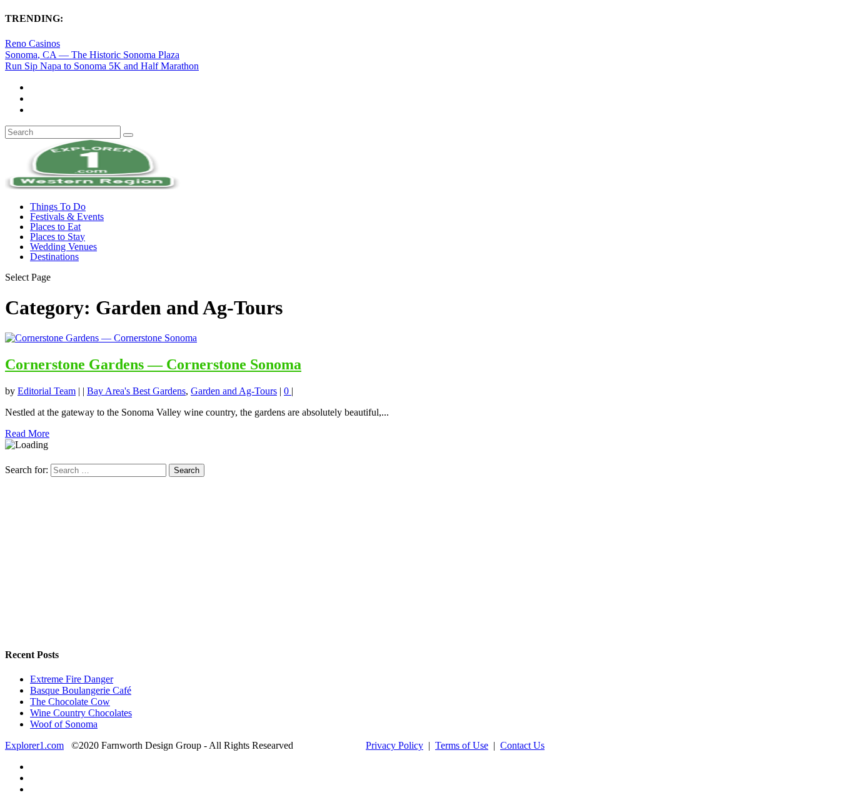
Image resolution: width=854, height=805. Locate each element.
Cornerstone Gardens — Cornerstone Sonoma (153, 364)
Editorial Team (47, 391)
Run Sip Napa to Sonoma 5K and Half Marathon (102, 66)
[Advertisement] (99, 555)
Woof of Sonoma (64, 724)
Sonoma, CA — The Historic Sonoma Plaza (92, 54)
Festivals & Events (67, 216)
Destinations (54, 256)
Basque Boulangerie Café (80, 690)
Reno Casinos (32, 43)
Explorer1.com (34, 745)
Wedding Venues (63, 246)
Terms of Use (461, 745)
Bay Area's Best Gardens (136, 391)
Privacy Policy (394, 745)
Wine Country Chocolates (81, 713)
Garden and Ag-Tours (234, 391)
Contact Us (522, 745)
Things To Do (58, 206)
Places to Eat (55, 226)
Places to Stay (57, 236)
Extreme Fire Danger (71, 679)
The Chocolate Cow (70, 701)
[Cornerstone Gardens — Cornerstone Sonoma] (101, 337)
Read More (27, 433)
